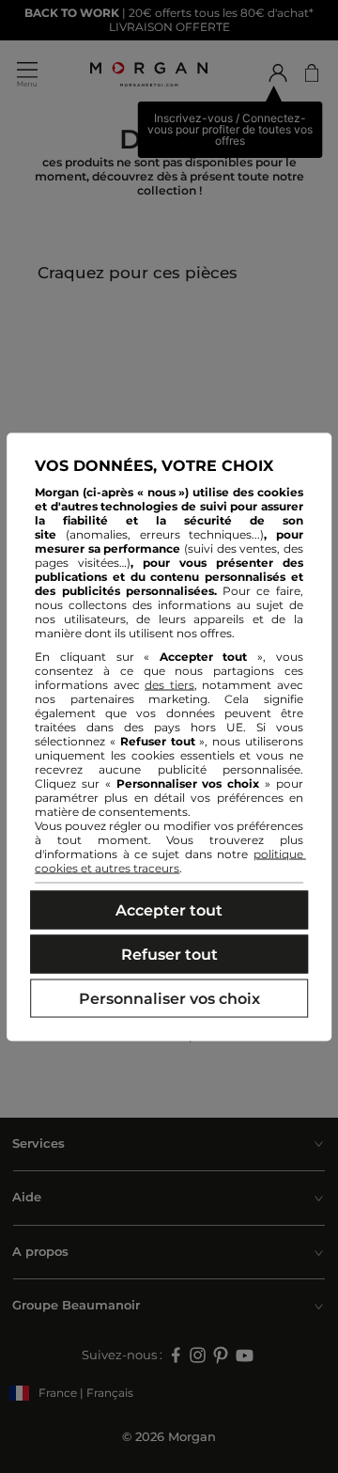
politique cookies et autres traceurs (170, 860)
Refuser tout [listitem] (169, 954)
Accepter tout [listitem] (169, 909)
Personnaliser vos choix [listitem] (169, 998)
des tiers (169, 684)
